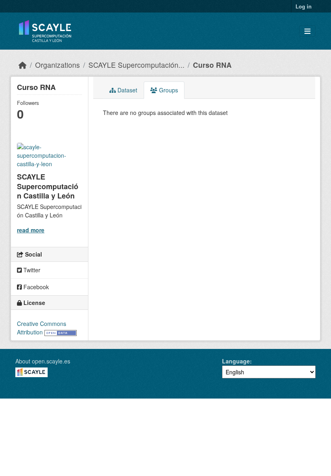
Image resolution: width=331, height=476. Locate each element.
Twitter (31, 270)
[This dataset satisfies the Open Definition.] (60, 332)
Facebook (35, 287)
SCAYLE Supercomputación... (136, 65)
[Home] (23, 65)
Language (236, 361)
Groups (167, 90)
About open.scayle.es (42, 361)
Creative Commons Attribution (41, 327)
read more (30, 230)
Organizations (57, 65)
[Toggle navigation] (307, 31)
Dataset (126, 90)
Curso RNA (212, 65)
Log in (303, 6)
